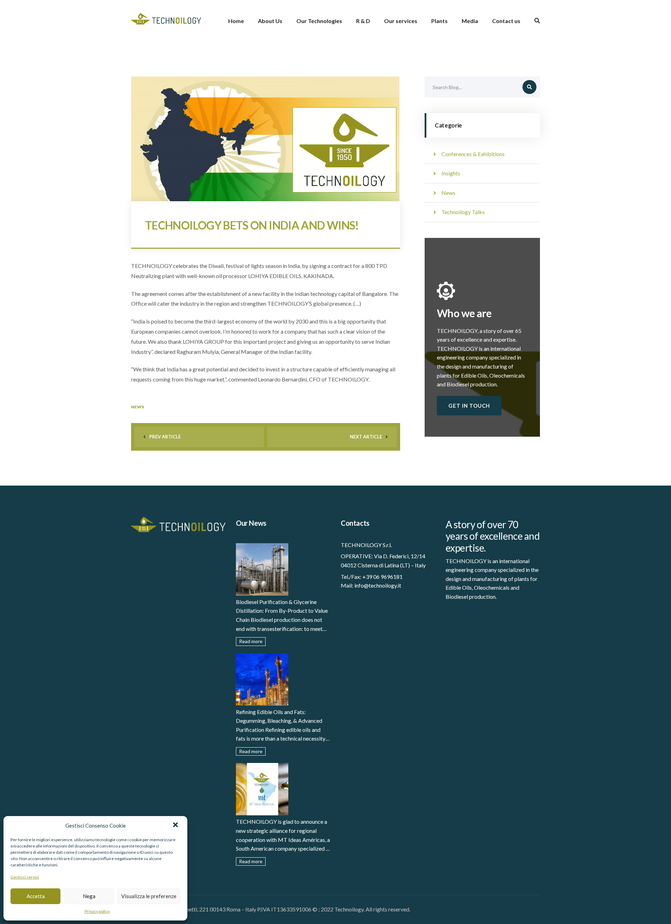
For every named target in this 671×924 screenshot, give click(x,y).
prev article (165, 436)
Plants (439, 20)
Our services (400, 20)
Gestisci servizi (24, 877)
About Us (270, 20)
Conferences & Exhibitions (473, 154)
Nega (89, 896)
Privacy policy (97, 911)
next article (366, 436)
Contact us (506, 20)
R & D (363, 20)
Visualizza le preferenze (148, 896)
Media (470, 20)
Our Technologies (319, 20)
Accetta (36, 896)
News (137, 406)
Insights (450, 173)
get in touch (469, 405)
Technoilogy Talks (463, 212)
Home (236, 20)
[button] (176, 825)
